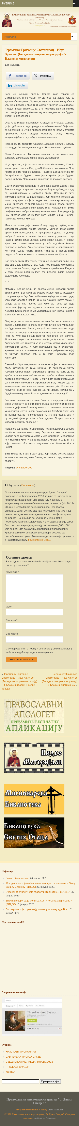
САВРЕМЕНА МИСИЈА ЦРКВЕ (23, 1056)
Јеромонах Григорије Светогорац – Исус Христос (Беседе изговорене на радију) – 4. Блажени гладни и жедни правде (19, 681)
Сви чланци (27, 485)
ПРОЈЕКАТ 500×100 (17, 1066)
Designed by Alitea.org (44, 1118)
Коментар (12, 571)
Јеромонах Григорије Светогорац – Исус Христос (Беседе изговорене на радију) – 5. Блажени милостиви (35, 54)
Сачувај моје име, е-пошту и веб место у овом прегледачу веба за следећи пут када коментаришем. (39, 650)
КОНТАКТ (11, 1072)
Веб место (12, 633)
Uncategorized (24, 467)
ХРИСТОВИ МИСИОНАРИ (21, 1051)
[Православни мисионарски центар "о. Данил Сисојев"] (39, 26)
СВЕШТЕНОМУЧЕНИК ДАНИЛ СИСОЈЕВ (29, 1061)
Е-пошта (11, 620)
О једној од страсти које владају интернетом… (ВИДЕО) (38, 892)
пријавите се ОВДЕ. (39, 540)
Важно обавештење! (17, 878)
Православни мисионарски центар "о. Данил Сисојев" (39, 1101)
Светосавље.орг (55, 1110)
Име (9, 606)
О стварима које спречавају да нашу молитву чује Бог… (37, 909)
